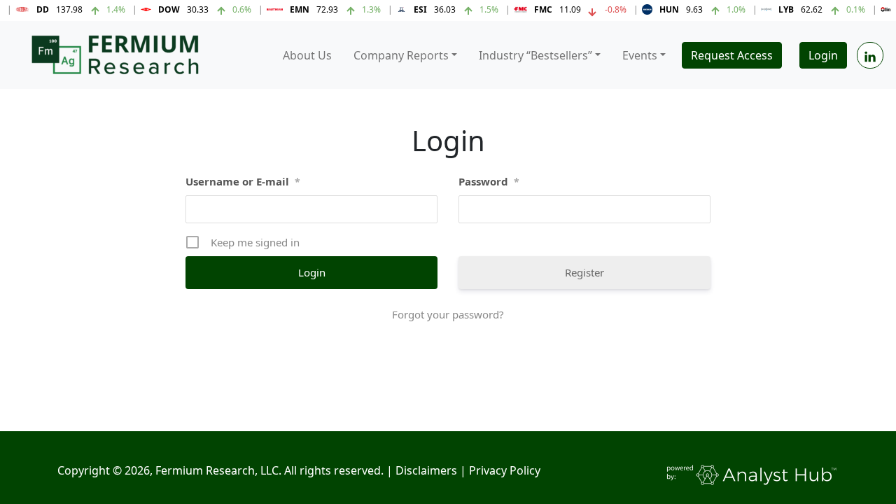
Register (584, 272)
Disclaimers (426, 470)
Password (488, 181)
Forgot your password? (448, 314)
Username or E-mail (243, 181)
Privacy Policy (504, 470)
